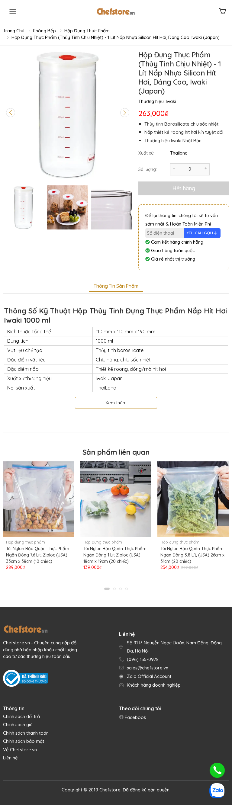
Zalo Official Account (149, 676)
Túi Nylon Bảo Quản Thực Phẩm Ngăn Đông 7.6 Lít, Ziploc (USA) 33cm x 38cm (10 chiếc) (37, 555)
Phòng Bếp (44, 31)
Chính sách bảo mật (23, 741)
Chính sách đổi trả (21, 716)
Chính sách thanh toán (26, 733)
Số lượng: (147, 169)
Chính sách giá (18, 724)
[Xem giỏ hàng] (222, 11)
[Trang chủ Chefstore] (115, 11)
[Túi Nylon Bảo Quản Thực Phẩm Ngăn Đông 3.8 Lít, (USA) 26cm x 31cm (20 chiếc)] (193, 499)
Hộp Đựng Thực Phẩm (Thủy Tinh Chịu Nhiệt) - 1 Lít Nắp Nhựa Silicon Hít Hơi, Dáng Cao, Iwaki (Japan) (115, 37)
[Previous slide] (10, 112)
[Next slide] (124, 112)
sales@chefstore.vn (147, 668)
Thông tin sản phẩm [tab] (116, 286)
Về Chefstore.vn (20, 749)
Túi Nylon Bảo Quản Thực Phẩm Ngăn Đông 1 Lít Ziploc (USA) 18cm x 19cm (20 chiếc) (115, 555)
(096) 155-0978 (143, 659)
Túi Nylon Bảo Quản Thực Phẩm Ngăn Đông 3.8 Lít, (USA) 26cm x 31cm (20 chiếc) (192, 555)
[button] (106, 589)
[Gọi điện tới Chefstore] (217, 770)
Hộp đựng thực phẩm (87, 31)
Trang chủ (13, 31)
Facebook (135, 717)
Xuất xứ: (146, 153)
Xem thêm (116, 403)
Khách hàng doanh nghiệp (154, 685)
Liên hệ (10, 758)
